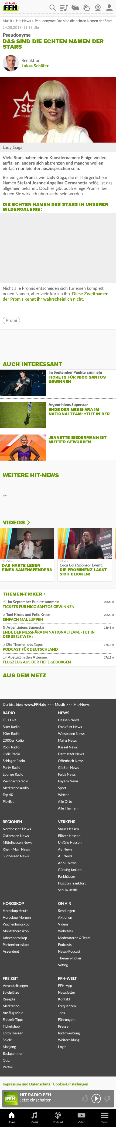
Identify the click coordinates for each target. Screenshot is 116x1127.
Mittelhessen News (17, 843)
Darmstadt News (71, 754)
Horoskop (13, 904)
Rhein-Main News (16, 849)
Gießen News (68, 768)
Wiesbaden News (71, 734)
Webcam (98, 6)
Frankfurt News (70, 727)
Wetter (87, 6)
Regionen (12, 822)
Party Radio (11, 768)
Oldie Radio (11, 754)
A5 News (65, 856)
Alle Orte (65, 802)
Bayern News (68, 781)
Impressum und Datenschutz (26, 1084)
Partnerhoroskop (16, 945)
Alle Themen (67, 808)
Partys (8, 1067)
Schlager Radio (14, 761)
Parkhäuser (66, 877)
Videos (14, 522)
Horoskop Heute (15, 911)
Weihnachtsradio (15, 781)
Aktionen (65, 918)
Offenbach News (71, 761)
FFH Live (9, 720)
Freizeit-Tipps (13, 1020)
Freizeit (10, 979)
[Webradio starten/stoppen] (96, 1098)
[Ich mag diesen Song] (85, 1098)
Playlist (64, 6)
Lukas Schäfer (35, 66)
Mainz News (67, 740)
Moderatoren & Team (74, 938)
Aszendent (11, 951)
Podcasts (65, 945)
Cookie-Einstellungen (70, 1084)
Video (81, 1122)
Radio (9, 713)
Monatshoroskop (16, 931)
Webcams (65, 931)
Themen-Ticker (22, 594)
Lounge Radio (13, 774)
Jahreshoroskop (15, 938)
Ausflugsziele (13, 1013)
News (63, 713)
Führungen (66, 1020)
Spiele (7, 1040)
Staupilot (75, 6)
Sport (62, 788)
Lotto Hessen (13, 1033)
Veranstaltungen (15, 986)
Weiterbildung (69, 1040)
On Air (64, 904)
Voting (63, 965)
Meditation (11, 1006)
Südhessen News (16, 856)
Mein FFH (109, 6)
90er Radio (11, 734)
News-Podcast (69, 951)
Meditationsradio (16, 788)
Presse (63, 1026)
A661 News (67, 863)
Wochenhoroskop (16, 924)
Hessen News (68, 720)
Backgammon (13, 1054)
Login (62, 1047)
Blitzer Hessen (69, 836)
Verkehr (67, 822)
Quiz (6, 1060)
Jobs (61, 1013)
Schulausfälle (68, 890)
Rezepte (9, 999)
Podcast (58, 1122)
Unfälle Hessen (69, 843)
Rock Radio (11, 747)
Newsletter (66, 992)
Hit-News (23, 21)
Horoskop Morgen (17, 918)
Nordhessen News (17, 829)
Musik (7, 21)
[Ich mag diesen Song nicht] (106, 1098)
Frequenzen (67, 1006)
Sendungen (66, 911)
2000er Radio (13, 740)
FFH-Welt (67, 979)
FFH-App (65, 986)
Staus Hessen (68, 829)
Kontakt (64, 999)
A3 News (65, 849)
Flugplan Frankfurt (72, 883)
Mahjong (9, 1047)
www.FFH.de (35, 705)
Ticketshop (11, 1026)
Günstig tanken (69, 870)
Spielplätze (11, 992)
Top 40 (8, 795)
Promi (11, 320)
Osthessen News (16, 836)
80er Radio (11, 727)
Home (11, 1122)
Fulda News (67, 774)
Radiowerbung (69, 1033)
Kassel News (68, 747)
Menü (104, 1122)
